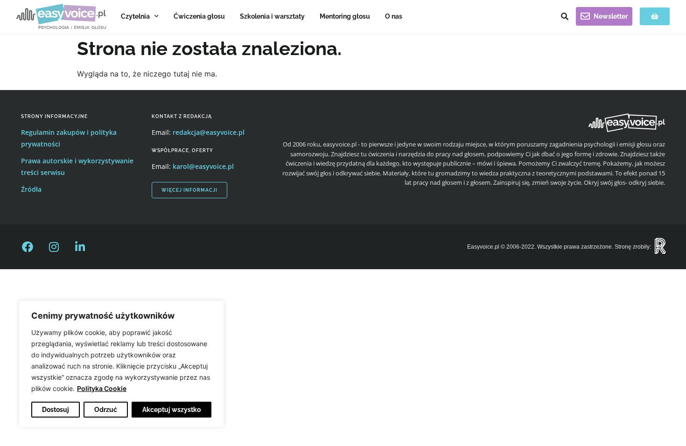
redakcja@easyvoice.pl (209, 132)
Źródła (31, 189)
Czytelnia (135, 16)
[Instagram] (53, 247)
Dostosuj (55, 409)
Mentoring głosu (345, 16)
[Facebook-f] (27, 247)
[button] (564, 16)
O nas (393, 16)
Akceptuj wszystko (171, 409)
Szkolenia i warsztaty (272, 16)
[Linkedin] (80, 247)
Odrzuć (105, 409)
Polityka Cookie (101, 388)
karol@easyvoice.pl (203, 166)
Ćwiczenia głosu (199, 16)
